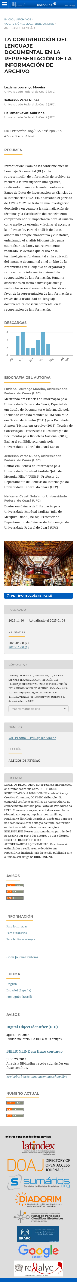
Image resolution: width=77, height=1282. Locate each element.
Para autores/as (16, 933)
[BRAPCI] (38, 1234)
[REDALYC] (38, 1269)
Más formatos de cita (26, 708)
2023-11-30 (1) (19, 647)
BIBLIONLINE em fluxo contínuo (34, 1051)
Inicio (8, 19)
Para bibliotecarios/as (20, 939)
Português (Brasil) (19, 997)
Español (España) (18, 990)
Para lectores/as (16, 926)
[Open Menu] (4, 4)
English (11, 984)
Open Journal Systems (22, 957)
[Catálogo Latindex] (38, 1148)
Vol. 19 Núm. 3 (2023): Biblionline (29, 23)
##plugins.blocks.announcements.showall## (36, 1077)
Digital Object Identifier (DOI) (32, 1027)
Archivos (23, 19)
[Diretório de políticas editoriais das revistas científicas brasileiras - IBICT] (38, 1200)
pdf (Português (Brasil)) (31, 595)
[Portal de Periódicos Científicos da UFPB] (38, 1217)
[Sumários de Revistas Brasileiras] (38, 1183)
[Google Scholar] (38, 1252)
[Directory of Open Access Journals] (38, 1165)
